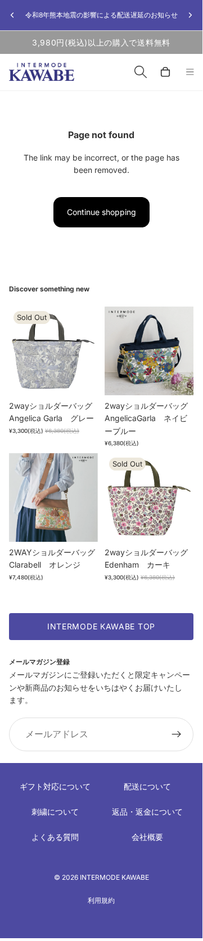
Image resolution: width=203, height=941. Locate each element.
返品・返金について (147, 811)
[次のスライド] (190, 15)
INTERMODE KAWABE (114, 877)
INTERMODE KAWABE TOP (101, 626)
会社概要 (147, 837)
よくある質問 (55, 837)
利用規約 (101, 900)
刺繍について (55, 811)
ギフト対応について (55, 786)
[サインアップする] (176, 734)
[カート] (165, 72)
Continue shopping (101, 212)
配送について (147, 786)
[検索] (140, 72)
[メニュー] (190, 72)
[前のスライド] (12, 15)
